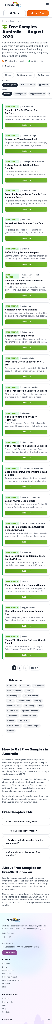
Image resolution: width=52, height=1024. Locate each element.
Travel (10, 701)
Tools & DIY (24, 721)
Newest (7, 94)
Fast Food (11, 686)
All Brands (6, 983)
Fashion (29, 691)
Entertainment (23, 701)
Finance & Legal (32, 726)
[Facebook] (4, 937)
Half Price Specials (10, 977)
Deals (4, 967)
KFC (4, 1005)
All (8, 75)
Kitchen (10, 721)
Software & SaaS (29, 716)
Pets (40, 706)
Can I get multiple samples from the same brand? (24, 841)
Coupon (26, 75)
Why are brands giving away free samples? (23, 853)
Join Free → (9, 952)
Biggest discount (37, 94)
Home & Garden (14, 691)
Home (4, 21)
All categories (10, 85)
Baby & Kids (12, 711)
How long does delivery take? (22, 831)
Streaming (29, 706)
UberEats (6, 1012)
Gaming (37, 701)
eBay (4, 1009)
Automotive (12, 716)
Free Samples (16, 21)
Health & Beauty (31, 696)
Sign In (16, 13)
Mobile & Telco (14, 706)
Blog (4, 987)
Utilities (10, 731)
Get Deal (26, 125)
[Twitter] (10, 937)
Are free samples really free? (22, 821)
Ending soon (20, 94)
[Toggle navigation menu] (47, 4)
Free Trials (6, 974)
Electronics (39, 686)
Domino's (6, 999)
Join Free (39, 13)
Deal (44, 75)
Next (33, 668)
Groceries (29, 85)
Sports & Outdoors (30, 711)
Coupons (6, 964)
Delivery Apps (13, 696)
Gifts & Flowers (14, 726)
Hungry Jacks (7, 1002)
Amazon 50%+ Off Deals (12, 980)
